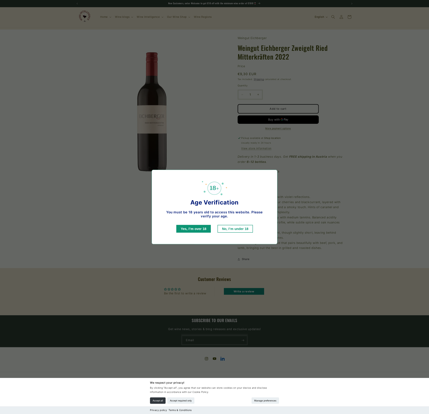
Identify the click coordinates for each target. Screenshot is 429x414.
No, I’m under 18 (235, 229)
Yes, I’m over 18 (193, 229)
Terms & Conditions (180, 410)
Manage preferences (265, 400)
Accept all (158, 400)
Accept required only (181, 400)
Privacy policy (158, 410)
